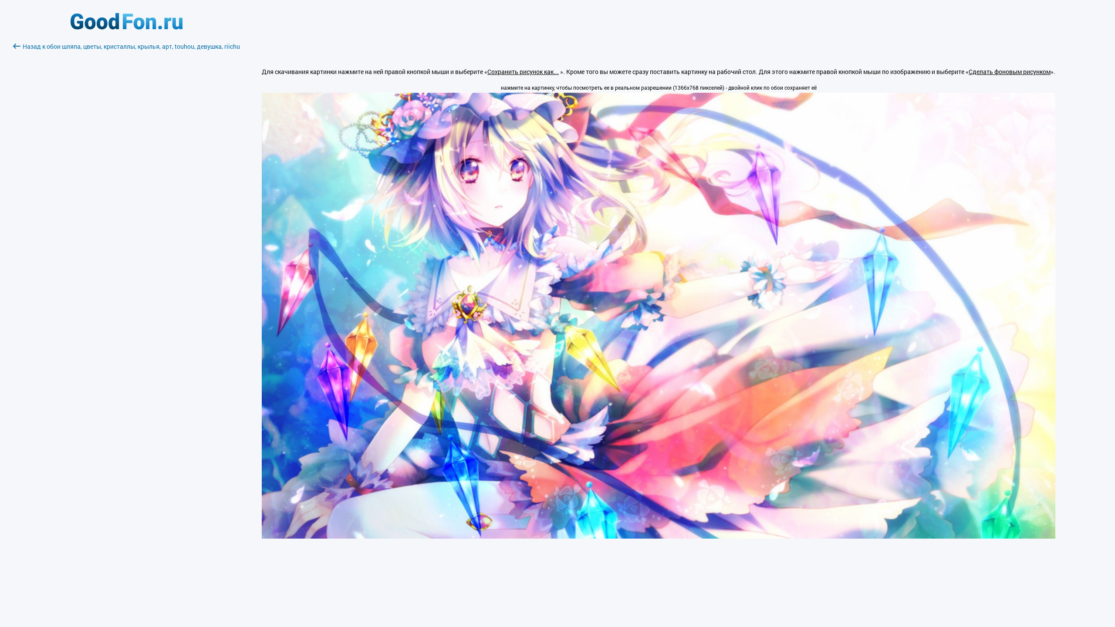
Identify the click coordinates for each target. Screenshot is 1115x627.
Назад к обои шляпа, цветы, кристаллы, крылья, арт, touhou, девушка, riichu (131, 46)
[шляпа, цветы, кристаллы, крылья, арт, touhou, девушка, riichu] (658, 536)
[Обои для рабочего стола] (126, 27)
